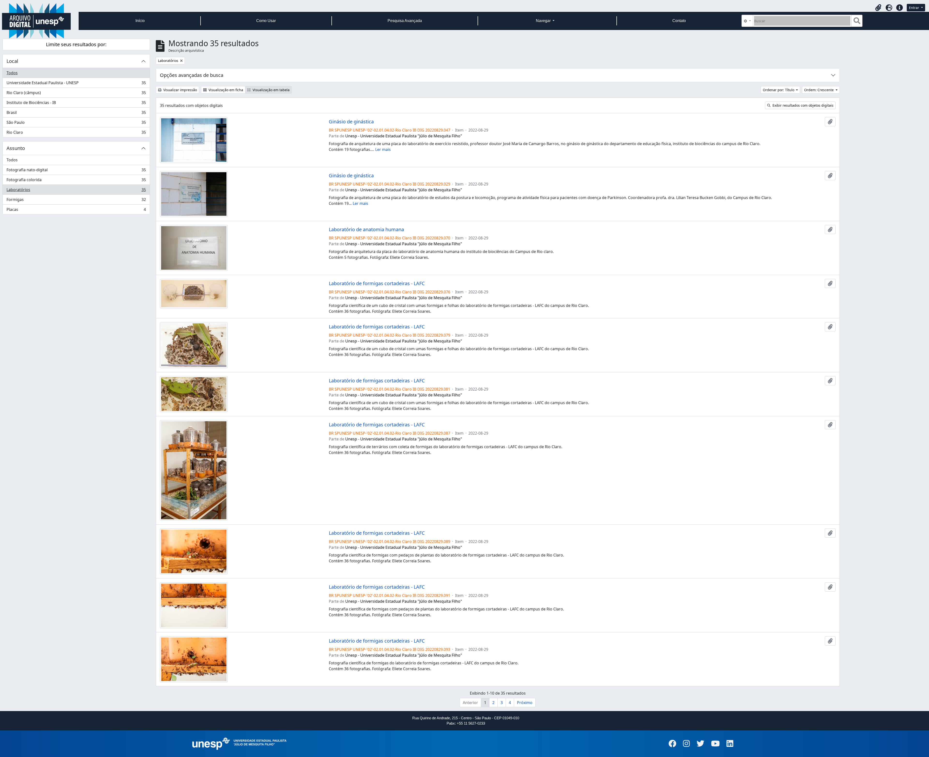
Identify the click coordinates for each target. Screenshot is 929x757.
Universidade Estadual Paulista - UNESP (76, 84)
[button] (878, 7)
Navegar (544, 21)
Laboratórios (76, 191)
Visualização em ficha (225, 90)
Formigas (76, 201)
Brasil (76, 114)
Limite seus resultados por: (76, 44)
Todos (12, 72)
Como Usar (266, 21)
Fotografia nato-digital (76, 171)
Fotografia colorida (76, 181)
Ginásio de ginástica (351, 122)
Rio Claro (76, 133)
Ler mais (383, 149)
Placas (76, 210)
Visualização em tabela (271, 90)
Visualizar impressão (179, 90)
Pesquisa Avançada (405, 21)
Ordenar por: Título (779, 90)
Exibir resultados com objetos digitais (802, 105)
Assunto (16, 148)
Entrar (914, 7)
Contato (679, 21)
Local (12, 61)
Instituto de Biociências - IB (76, 104)
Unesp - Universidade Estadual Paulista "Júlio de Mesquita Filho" (403, 136)
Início (140, 21)
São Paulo (76, 123)
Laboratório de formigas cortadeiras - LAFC (377, 283)
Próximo (524, 702)
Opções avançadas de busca (191, 75)
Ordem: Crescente (819, 90)
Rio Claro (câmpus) (76, 94)
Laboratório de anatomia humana (366, 229)
